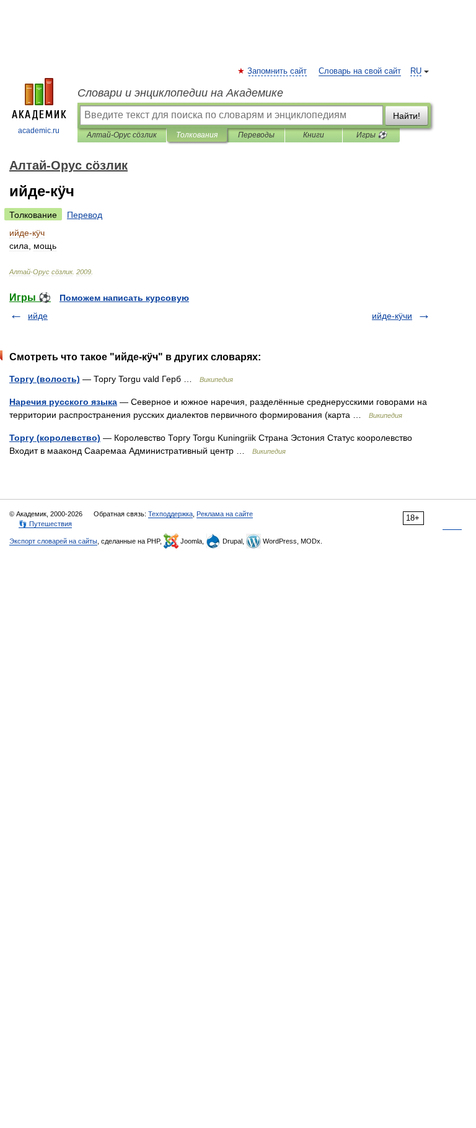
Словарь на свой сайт (360, 71)
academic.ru (39, 130)
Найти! (406, 116)
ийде (38, 316)
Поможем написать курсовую (124, 298)
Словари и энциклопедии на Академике (180, 93)
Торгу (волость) (44, 379)
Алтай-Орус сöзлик (122, 135)
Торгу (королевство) (54, 438)
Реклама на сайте (224, 514)
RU (415, 71)
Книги (313, 135)
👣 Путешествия (45, 523)
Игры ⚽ (371, 135)
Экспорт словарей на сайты (53, 541)
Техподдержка (170, 514)
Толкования (197, 135)
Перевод (84, 215)
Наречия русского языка (63, 402)
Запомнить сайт (278, 71)
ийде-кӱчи (392, 316)
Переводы (256, 135)
